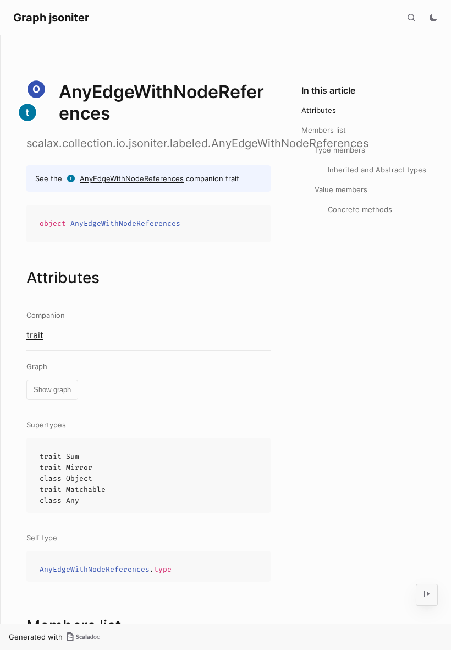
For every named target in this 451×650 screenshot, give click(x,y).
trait (34, 334)
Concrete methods (360, 209)
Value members (341, 189)
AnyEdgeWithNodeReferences (132, 178)
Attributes (318, 110)
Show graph (52, 390)
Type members (340, 149)
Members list (323, 130)
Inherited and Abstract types (377, 169)
